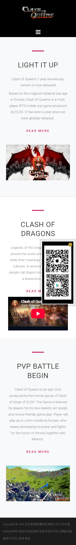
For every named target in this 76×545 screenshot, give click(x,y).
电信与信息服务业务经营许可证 (39, 531)
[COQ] (38, 14)
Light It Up (38, 65)
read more (38, 131)
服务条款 (24, 538)
